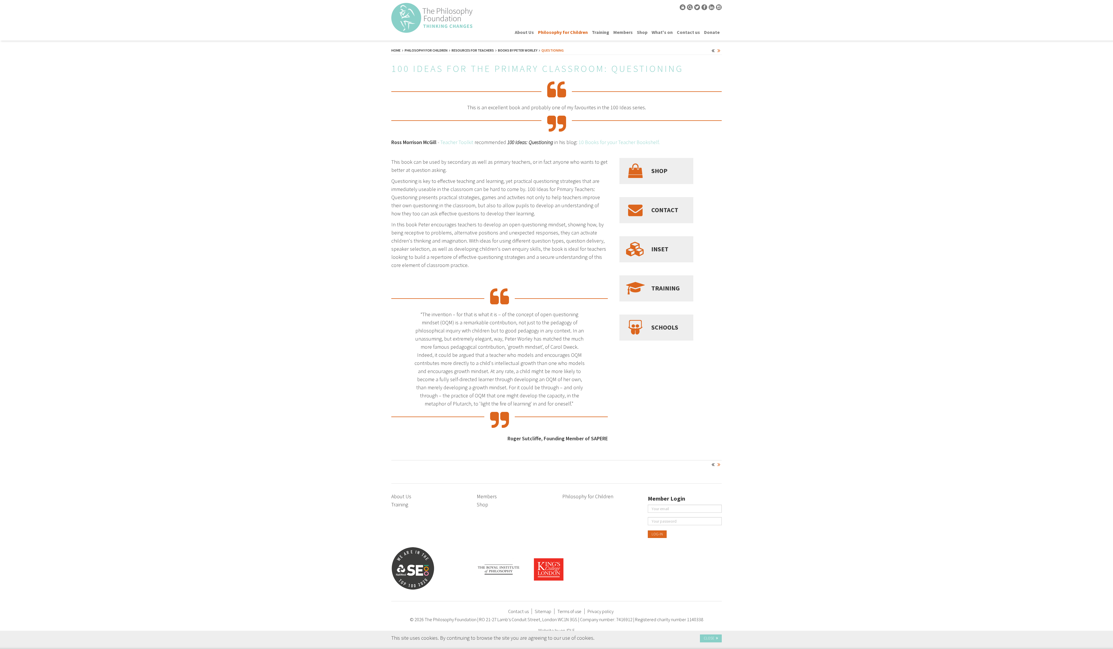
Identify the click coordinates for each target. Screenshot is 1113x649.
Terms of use (569, 611)
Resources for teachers (473, 50)
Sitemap (543, 611)
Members (623, 32)
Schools (664, 327)
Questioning (552, 50)
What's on (662, 32)
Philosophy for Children (563, 32)
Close (709, 638)
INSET (659, 249)
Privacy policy (601, 611)
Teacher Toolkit (456, 142)
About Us (524, 32)
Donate (712, 32)
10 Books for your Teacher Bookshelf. (619, 142)
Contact (664, 210)
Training (600, 32)
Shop (642, 32)
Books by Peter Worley (517, 50)
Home (396, 50)
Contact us (688, 32)
